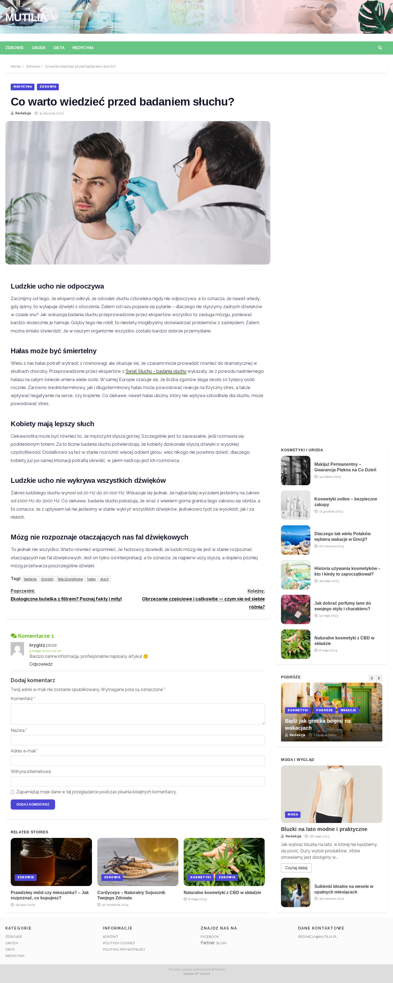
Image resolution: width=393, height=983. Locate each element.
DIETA (10, 949)
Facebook (210, 937)
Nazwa (19, 730)
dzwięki (47, 579)
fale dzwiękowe (70, 579)
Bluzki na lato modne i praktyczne (331, 794)
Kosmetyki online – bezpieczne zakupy (295, 505)
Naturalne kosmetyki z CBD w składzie (224, 862)
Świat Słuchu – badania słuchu (156, 371)
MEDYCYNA (15, 956)
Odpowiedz (41, 664)
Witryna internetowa (31, 771)
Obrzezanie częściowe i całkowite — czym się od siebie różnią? (203, 599)
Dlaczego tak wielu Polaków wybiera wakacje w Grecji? (295, 540)
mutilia (26, 17)
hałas (91, 579)
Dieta (58, 48)
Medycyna (83, 48)
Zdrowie (14, 48)
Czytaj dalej (296, 868)
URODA (11, 943)
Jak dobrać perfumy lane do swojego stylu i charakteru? (295, 609)
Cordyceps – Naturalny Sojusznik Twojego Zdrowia (138, 862)
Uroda (38, 48)
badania (30, 579)
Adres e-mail (24, 750)
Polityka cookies (119, 943)
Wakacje (296, 710)
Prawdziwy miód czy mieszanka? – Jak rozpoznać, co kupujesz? (51, 862)
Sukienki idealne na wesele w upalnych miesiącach (295, 892)
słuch (104, 579)
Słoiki (221, 943)
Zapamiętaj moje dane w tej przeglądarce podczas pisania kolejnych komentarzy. (96, 791)
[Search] (380, 48)
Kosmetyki (200, 877)
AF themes (202, 974)
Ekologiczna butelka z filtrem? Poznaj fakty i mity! (66, 594)
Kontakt (110, 937)
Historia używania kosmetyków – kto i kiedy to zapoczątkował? (295, 574)
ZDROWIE (13, 937)
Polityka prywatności (124, 949)
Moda (293, 814)
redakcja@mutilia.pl (317, 937)
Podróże (373, 710)
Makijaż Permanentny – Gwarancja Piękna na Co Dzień (295, 470)
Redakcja (22, 113)
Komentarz (23, 698)
